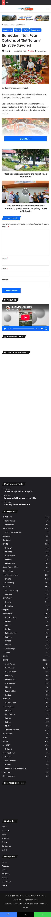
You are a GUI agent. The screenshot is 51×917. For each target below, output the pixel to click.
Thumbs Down (9, 753)
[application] (25, 317)
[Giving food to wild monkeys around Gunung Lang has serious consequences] (25, 810)
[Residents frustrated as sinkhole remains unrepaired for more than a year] (41, 791)
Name (5, 258)
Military (8, 687)
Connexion (9, 706)
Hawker (8, 548)
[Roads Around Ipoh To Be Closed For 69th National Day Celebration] (25, 801)
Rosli (6, 51)
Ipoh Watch (10, 714)
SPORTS (6, 745)
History (8, 602)
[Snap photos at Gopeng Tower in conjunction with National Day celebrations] (9, 791)
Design (8, 629)
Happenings (8, 571)
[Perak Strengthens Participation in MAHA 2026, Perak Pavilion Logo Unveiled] (9, 801)
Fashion (8, 637)
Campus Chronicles (13, 532)
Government (10, 683)
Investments (10, 521)
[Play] (5, 329)
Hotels (8, 764)
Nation (6, 656)
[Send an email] (9, 51)
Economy (9, 675)
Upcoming (9, 583)
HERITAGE (7, 598)
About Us (5, 831)
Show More (25, 139)
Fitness (8, 641)
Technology (10, 648)
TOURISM (7, 757)
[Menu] (48, 10)
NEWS (12, 25)
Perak (5, 741)
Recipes (8, 559)
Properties (9, 525)
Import (6, 610)
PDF (5, 737)
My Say (8, 726)
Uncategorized (9, 776)
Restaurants (35, 30)
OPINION (6, 699)
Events (8, 579)
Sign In (4, 850)
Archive (5, 842)
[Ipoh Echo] (25, 9)
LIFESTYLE (7, 614)
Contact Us (6, 846)
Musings (8, 552)
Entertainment (11, 633)
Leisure (8, 645)
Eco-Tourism (10, 761)
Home (5, 25)
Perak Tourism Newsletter (15, 768)
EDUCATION (8, 528)
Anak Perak (10, 664)
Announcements (11, 575)
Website (5, 279)
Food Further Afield (10, 567)
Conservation (10, 672)
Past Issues (8, 734)
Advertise (5, 838)
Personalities (10, 691)
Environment (10, 679)
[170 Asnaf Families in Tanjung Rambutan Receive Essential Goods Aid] (41, 801)
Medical (8, 594)
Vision (4, 834)
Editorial (8, 710)
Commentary (10, 703)
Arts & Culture (10, 617)
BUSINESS (7, 517)
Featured (6, 536)
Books (7, 625)
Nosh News (10, 556)
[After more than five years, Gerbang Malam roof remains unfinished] (9, 810)
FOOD (17, 30)
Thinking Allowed (12, 730)
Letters (8, 722)
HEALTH (6, 586)
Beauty (8, 621)
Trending (6, 772)
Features (6, 540)
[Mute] (42, 329)
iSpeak (8, 718)
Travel (7, 652)
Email (5, 269)
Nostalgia (9, 606)
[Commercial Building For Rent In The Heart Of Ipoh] (41, 810)
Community (20, 25)
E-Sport (8, 749)
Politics (8, 695)
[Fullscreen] (46, 329)
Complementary (11, 590)
